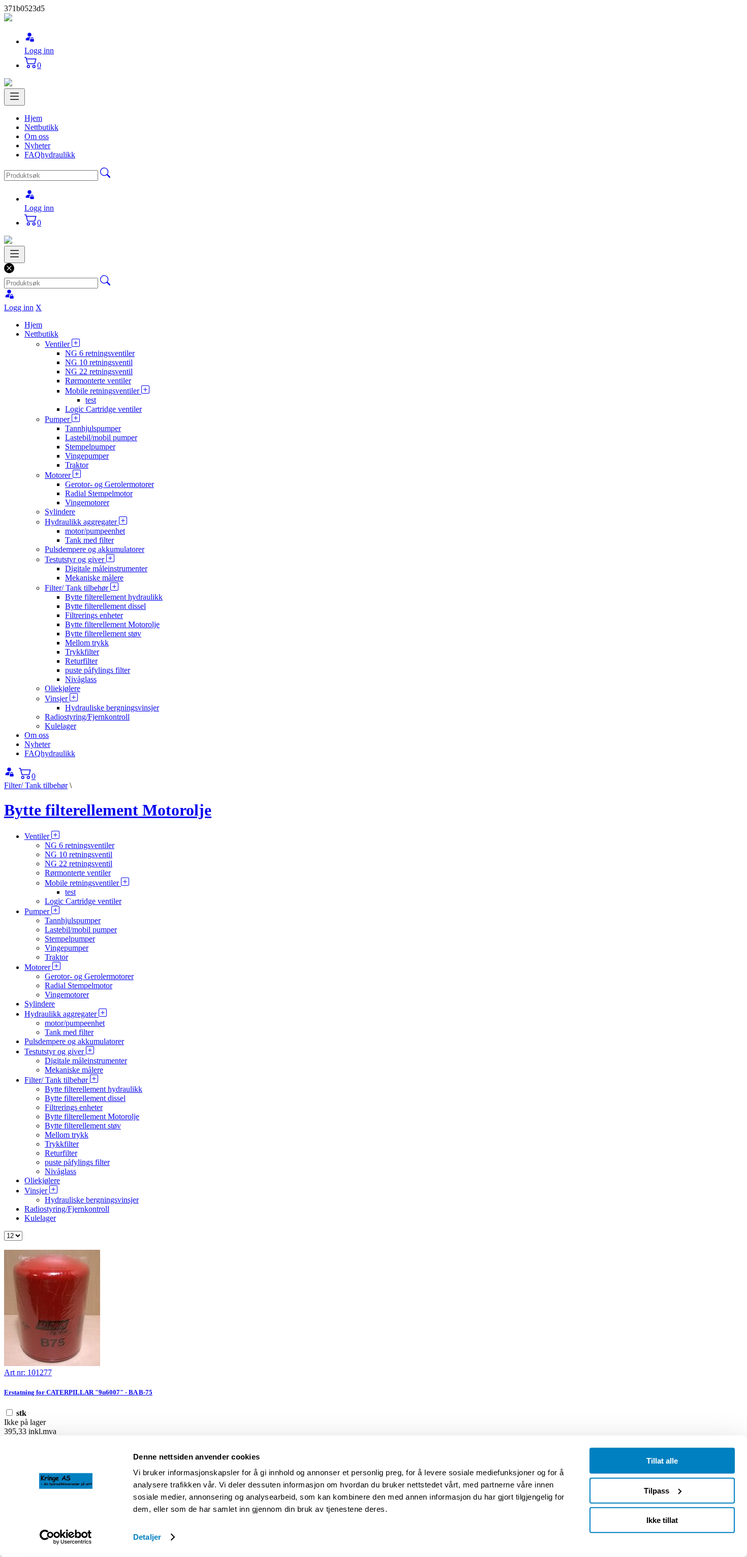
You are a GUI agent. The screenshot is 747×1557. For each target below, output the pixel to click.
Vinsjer (57, 698)
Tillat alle (662, 1460)
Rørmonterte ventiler (98, 380)
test (90, 400)
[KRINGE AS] (8, 18)
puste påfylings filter (97, 670)
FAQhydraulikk (49, 154)
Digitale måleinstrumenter (106, 568)
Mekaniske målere (94, 577)
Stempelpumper (90, 446)
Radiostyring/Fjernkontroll (87, 716)
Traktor (76, 465)
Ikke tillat (662, 1520)
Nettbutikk (41, 127)
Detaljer (147, 1537)
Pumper (58, 419)
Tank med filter (89, 540)
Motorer (59, 475)
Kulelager (60, 726)
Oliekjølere (62, 688)
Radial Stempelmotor (99, 493)
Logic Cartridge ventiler (103, 409)
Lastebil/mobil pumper (101, 437)
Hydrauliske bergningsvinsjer (112, 707)
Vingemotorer (87, 502)
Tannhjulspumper (93, 428)
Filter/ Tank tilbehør (77, 587)
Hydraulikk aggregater (82, 521)
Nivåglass (81, 679)
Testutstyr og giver (75, 559)
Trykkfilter (82, 651)
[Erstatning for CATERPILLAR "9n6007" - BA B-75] (52, 1363)
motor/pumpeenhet (95, 531)
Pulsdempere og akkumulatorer (94, 549)
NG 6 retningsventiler (100, 353)
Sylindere (60, 511)
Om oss (36, 136)
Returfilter (81, 661)
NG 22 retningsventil (99, 371)
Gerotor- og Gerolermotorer (109, 484)
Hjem (33, 118)
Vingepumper (87, 455)
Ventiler (58, 344)
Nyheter (37, 145)
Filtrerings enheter (94, 615)
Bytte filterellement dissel (105, 606)
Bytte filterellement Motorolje (112, 624)
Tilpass (656, 1490)
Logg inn (39, 50)
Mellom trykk (87, 642)
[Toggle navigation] (14, 97)
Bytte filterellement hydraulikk (114, 597)
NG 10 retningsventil (99, 362)
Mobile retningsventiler (103, 390)
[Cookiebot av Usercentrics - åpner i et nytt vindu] (65, 1537)
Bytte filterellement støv (103, 633)
